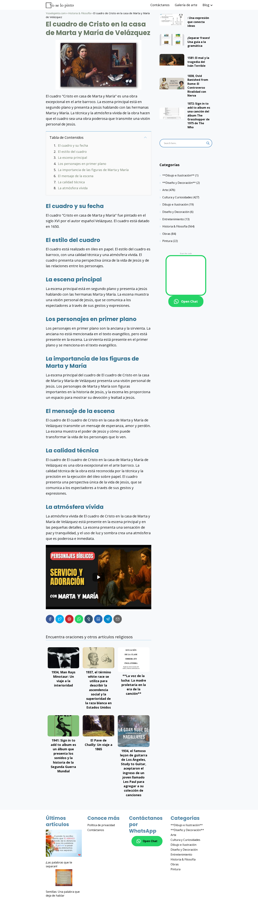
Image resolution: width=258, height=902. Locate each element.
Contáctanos (160, 5)
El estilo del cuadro (72, 151)
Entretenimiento (173, 219)
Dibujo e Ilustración (175, 204)
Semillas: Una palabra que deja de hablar (63, 893)
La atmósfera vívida (73, 188)
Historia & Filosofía (174, 226)
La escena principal (72, 157)
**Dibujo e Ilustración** (178, 175)
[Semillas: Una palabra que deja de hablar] (63, 878)
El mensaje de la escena (75, 176)
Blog (206, 5)
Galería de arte (186, 5)
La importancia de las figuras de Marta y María (93, 170)
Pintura (167, 241)
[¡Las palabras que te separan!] (64, 844)
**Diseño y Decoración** (179, 183)
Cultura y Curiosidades (177, 197)
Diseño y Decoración (175, 212)
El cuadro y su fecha (73, 145)
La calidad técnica (71, 182)
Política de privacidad (101, 825)
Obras (166, 234)
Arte (165, 190)
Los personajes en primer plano (82, 164)
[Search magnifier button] (208, 143)
